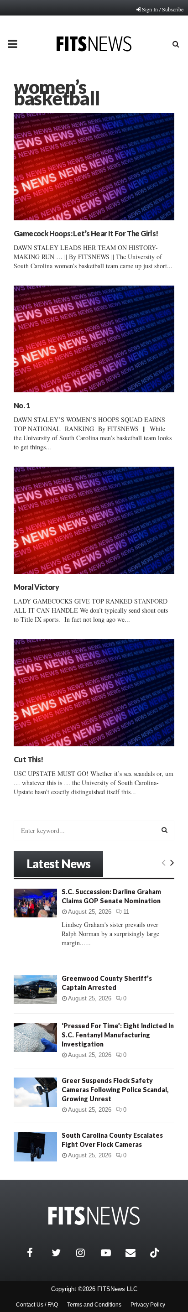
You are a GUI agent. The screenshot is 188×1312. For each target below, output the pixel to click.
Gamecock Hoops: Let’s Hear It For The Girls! (86, 233)
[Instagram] (86, 1253)
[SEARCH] (164, 830)
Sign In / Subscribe (162, 9)
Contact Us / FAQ (37, 1305)
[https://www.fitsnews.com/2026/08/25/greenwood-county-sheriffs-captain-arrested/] (35, 989)
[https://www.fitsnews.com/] (94, 1216)
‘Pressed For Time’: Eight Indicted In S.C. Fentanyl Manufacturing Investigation (118, 1035)
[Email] (135, 1253)
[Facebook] (37, 1253)
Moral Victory (36, 587)
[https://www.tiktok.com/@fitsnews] (155, 1253)
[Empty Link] (163, 862)
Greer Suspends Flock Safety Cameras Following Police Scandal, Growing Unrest (115, 1090)
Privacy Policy (148, 1305)
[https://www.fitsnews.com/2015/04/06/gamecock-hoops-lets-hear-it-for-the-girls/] (94, 166)
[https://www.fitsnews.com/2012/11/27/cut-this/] (94, 692)
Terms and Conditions (94, 1305)
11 (126, 911)
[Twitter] (62, 1253)
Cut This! (28, 759)
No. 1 (22, 405)
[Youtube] (111, 1253)
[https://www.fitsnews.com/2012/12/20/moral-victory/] (94, 520)
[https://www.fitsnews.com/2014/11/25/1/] (94, 339)
